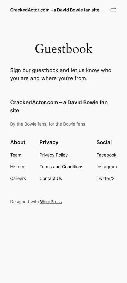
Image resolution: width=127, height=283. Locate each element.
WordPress (51, 201)
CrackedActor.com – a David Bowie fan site (54, 9)
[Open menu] (113, 10)
